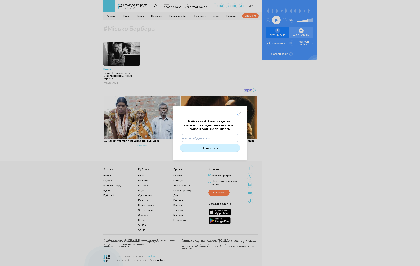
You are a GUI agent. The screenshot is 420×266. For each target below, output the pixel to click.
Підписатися (210, 147)
